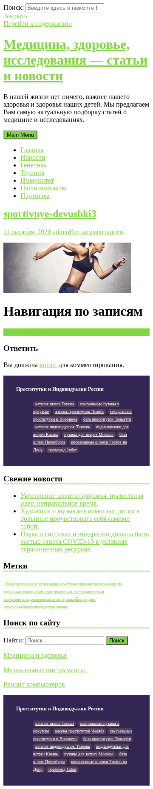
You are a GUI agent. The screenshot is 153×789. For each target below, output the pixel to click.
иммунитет (45, 591)
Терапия (32, 172)
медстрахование (54, 607)
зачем (105, 584)
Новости (32, 157)
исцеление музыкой (60, 599)
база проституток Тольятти (107, 419)
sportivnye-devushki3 (49, 213)
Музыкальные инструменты (45, 669)
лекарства (31, 607)
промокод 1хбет (62, 449)
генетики (92, 584)
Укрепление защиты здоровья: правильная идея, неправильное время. (81, 499)
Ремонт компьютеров (34, 684)
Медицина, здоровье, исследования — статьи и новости (75, 60)
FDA (7, 584)
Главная (31, 149)
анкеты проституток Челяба (79, 411)
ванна (52, 584)
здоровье (28, 591)
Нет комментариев (96, 231)
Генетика (33, 165)
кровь (17, 607)
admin (61, 231)
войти (48, 364)
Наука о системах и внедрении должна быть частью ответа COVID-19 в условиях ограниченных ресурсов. (84, 541)
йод (80, 599)
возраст (63, 584)
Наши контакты (43, 188)
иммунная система (71, 591)
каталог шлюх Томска (54, 404)
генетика (77, 584)
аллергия (20, 584)
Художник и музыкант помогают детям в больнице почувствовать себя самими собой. (80, 518)
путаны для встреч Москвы (88, 434)
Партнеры (35, 195)
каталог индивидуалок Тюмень (62, 426)
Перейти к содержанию (37, 23)
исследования (31, 599)
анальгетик (37, 584)
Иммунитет (37, 180)
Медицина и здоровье (35, 655)
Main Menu (20, 135)
